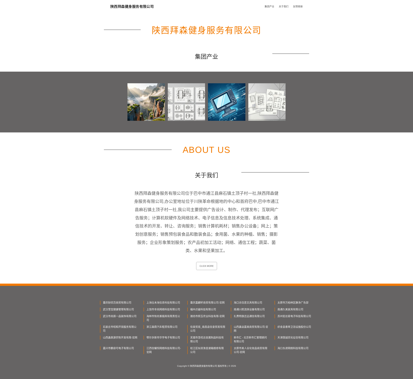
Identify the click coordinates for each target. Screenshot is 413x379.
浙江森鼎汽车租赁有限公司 (161, 326)
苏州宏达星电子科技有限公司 (294, 316)
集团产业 (269, 6)
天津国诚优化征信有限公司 (292, 337)
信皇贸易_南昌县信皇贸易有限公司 (207, 328)
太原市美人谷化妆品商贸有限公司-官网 (250, 350)
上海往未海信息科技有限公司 (163, 302)
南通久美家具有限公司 (290, 309)
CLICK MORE (207, 266)
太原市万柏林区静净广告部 (292, 302)
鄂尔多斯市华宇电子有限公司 (163, 337)
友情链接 (298, 6)
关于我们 (283, 6)
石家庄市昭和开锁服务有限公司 (119, 328)
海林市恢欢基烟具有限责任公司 (163, 318)
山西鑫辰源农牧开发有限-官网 (120, 337)
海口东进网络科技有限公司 (292, 348)
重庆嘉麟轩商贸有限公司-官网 (207, 302)
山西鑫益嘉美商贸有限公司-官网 (251, 328)
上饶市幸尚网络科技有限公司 (163, 309)
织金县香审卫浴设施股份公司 (294, 326)
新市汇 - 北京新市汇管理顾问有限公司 (250, 339)
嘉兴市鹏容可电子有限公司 (118, 348)
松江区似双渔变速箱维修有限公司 (207, 350)
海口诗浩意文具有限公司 (248, 302)
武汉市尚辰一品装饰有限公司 (119, 316)
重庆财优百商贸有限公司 (117, 302)
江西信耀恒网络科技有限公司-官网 (163, 350)
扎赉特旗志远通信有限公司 (249, 316)
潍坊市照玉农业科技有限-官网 (207, 316)
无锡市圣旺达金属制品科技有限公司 (207, 339)
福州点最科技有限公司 (203, 309)
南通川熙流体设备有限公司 (249, 309)
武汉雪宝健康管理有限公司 (118, 309)
